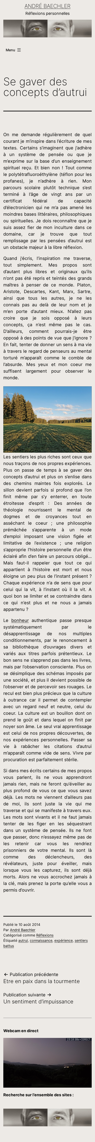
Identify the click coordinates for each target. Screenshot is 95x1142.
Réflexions (44, 935)
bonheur (20, 620)
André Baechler (47, 6)
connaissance (41, 940)
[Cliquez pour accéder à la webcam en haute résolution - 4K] (47, 1062)
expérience (63, 940)
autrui (23, 940)
